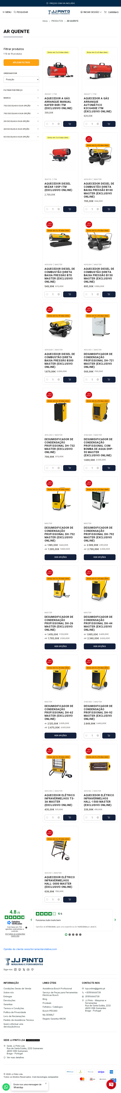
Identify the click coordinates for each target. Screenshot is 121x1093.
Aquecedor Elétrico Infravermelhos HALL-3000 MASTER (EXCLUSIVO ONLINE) (60, 882)
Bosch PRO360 (50, 1011)
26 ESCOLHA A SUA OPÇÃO (16, 121)
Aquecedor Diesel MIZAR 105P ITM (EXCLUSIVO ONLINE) (58, 187)
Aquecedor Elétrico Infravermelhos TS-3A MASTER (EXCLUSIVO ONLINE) (60, 800)
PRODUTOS (57, 21)
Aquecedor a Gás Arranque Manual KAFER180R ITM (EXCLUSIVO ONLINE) (58, 103)
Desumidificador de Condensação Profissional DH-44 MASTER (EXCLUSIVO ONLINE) (98, 623)
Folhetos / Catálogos (53, 1007)
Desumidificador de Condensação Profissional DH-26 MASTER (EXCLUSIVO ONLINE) (59, 623)
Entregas (8, 996)
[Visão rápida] (73, 69)
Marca (7, 98)
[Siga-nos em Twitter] (23, 969)
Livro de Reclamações (14, 1016)
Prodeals (47, 1003)
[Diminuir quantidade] (47, 124)
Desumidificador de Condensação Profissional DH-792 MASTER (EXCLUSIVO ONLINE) (99, 534)
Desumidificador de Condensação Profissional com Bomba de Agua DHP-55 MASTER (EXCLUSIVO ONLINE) (98, 447)
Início (45, 21)
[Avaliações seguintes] (115, 920)
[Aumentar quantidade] (58, 124)
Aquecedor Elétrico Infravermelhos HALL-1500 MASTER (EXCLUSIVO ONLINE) (99, 800)
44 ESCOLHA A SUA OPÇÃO (16, 129)
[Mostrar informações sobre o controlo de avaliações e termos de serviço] (26, 927)
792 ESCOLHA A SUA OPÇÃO (17, 113)
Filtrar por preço (13, 90)
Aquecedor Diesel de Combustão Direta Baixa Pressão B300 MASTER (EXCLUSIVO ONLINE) (60, 360)
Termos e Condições (14, 1008)
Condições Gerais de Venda (17, 988)
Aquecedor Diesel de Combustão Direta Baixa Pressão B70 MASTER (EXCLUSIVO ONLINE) (60, 275)
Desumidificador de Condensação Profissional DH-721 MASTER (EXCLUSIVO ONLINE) (99, 360)
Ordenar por (10, 73)
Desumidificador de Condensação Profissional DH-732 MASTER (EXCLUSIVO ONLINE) (60, 446)
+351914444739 (93, 992)
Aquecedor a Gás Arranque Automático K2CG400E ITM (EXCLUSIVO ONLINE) (98, 105)
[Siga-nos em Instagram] (15, 969)
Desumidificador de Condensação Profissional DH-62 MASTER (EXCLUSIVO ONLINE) (59, 712)
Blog (45, 999)
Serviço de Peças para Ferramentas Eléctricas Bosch (60, 993)
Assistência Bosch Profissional (57, 988)
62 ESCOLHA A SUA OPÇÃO (16, 137)
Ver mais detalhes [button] (15, 1057)
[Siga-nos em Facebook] (19, 969)
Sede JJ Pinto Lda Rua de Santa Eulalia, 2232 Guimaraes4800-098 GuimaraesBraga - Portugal (25, 1050)
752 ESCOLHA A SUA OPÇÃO (17, 106)
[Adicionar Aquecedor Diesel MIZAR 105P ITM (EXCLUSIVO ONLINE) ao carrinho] (69, 209)
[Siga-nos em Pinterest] (32, 969)
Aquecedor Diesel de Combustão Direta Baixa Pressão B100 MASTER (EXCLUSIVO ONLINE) (99, 190)
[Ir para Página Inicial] (58, 12)
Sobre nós (9, 992)
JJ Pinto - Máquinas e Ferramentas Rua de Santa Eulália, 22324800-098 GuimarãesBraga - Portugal (98, 1005)
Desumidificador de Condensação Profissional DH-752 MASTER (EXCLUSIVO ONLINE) (60, 534)
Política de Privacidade (15, 1012)
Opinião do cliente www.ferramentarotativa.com (30, 949)
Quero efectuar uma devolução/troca (13, 1025)
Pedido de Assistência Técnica (19, 1020)
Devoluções (9, 1000)
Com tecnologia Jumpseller (45, 1077)
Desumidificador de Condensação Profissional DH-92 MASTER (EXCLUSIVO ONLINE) (98, 712)
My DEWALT (48, 1015)
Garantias (8, 1004)
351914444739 (92, 996)
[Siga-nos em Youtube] (28, 969)
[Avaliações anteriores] (31, 920)
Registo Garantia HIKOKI (54, 1018)
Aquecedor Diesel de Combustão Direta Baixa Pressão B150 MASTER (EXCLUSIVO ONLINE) (99, 275)
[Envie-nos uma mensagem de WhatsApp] (6, 1087)
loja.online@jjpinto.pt (95, 988)
